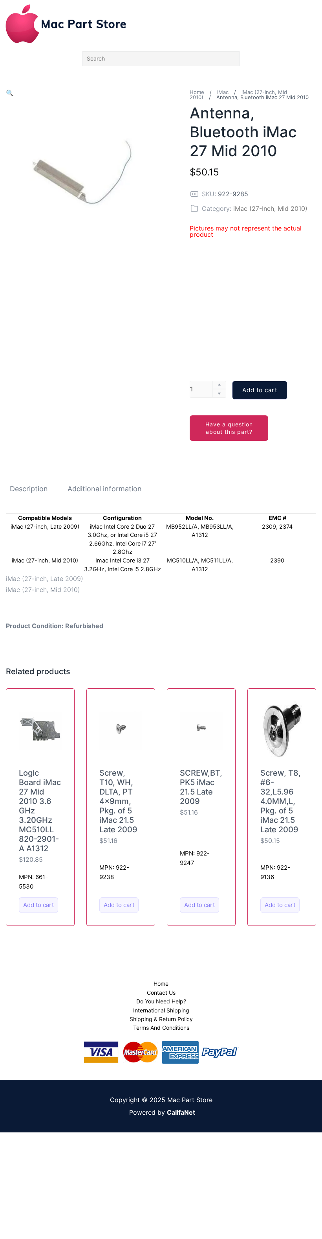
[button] (10, 93)
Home (197, 92)
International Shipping (161, 1010)
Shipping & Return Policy (161, 1019)
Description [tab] (29, 489)
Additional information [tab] (105, 489)
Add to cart (259, 390)
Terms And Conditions (161, 1027)
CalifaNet (181, 1112)
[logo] (66, 23)
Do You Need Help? (161, 1001)
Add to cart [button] (38, 905)
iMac (223, 92)
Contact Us (161, 992)
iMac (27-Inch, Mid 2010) (270, 208)
